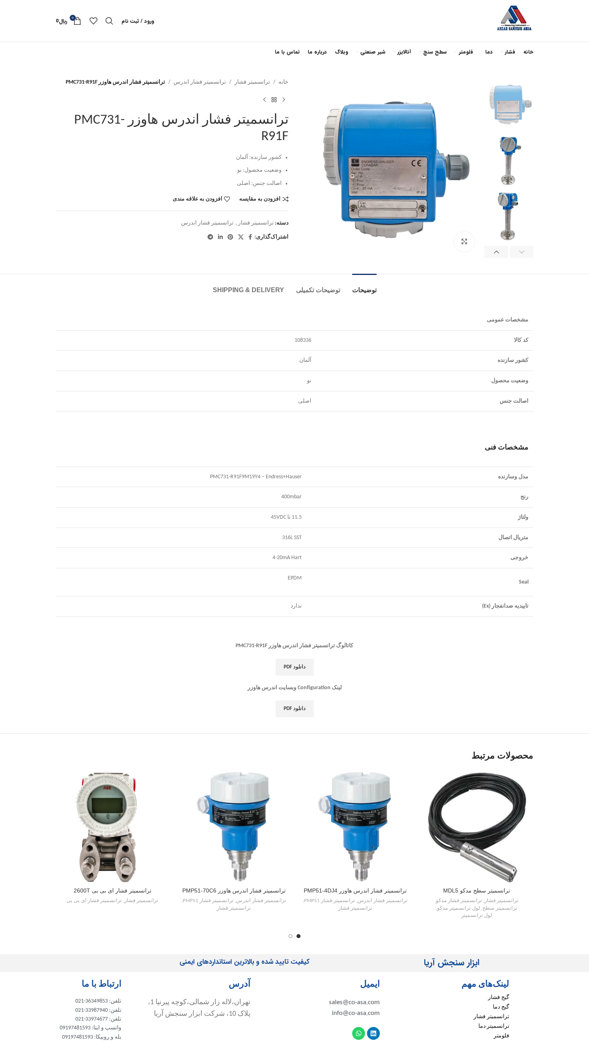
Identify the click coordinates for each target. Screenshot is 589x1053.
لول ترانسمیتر (476, 915)
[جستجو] (109, 21)
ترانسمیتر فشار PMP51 (329, 900)
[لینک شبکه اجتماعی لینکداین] (220, 237)
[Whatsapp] (358, 1033)
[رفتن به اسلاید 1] (299, 936)
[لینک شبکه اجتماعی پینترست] (230, 237)
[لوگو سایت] (514, 21)
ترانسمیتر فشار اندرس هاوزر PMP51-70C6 (234, 890)
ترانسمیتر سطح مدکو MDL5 (476, 890)
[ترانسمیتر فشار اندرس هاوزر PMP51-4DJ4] (355, 826)
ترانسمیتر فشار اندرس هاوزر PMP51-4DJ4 (355, 890)
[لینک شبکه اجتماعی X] (241, 237)
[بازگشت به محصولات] (274, 99)
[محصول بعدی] (264, 99)
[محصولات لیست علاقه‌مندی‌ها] (93, 21)
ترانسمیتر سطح (499, 908)
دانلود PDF (295, 667)
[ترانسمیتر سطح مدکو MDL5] (476, 826)
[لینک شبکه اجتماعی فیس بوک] (250, 237)
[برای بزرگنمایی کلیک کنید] (464, 242)
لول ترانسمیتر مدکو (458, 908)
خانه (283, 82)
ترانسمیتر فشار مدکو (459, 900)
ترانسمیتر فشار (252, 82)
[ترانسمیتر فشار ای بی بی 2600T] (112, 826)
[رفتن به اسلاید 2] (290, 936)
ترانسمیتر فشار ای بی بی (94, 900)
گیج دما (501, 1007)
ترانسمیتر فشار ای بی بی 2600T (112, 890)
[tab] (364, 286)
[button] (522, 252)
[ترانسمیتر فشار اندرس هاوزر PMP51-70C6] (233, 826)
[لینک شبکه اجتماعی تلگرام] (210, 237)
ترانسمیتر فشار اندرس (199, 82)
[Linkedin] (373, 1033)
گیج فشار (498, 998)
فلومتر (501, 1036)
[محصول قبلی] (283, 99)
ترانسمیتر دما (493, 1026)
